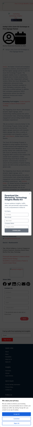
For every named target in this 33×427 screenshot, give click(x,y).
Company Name (9, 223)
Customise (16, 418)
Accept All (16, 414)
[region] (16, 412)
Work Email (8, 217)
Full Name (8, 211)
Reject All (16, 423)
